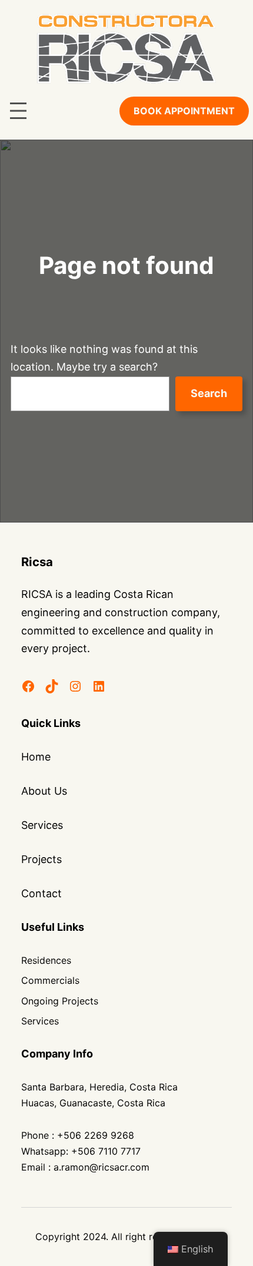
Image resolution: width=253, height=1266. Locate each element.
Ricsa (37, 561)
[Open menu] (18, 111)
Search (209, 393)
